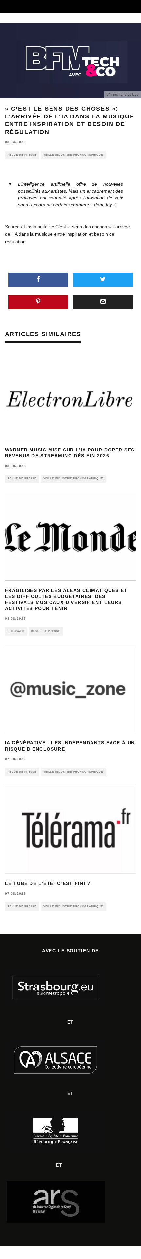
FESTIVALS (16, 631)
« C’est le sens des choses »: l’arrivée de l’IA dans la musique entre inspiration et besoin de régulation (67, 234)
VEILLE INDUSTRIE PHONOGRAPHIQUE (73, 154)
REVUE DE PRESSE (22, 154)
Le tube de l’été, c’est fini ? (48, 883)
